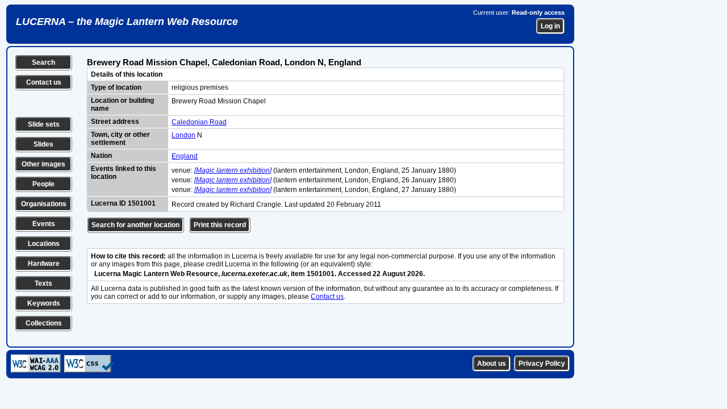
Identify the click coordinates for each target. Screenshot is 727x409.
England (185, 156)
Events (43, 224)
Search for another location (135, 225)
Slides (43, 144)
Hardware (44, 264)
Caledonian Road (199, 122)
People (43, 184)
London (183, 135)
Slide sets (44, 124)
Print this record (220, 225)
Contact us (43, 82)
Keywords (43, 303)
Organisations (43, 204)
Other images (43, 164)
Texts (43, 283)
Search (43, 62)
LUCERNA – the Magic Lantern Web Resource (127, 21)
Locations (44, 244)
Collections (44, 323)
